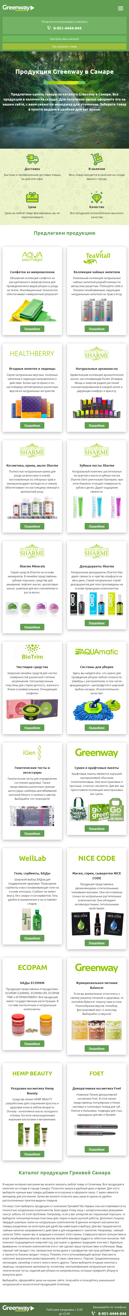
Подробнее (32, 328)
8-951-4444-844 (67, 28)
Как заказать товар (64, 46)
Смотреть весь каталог (64, 39)
